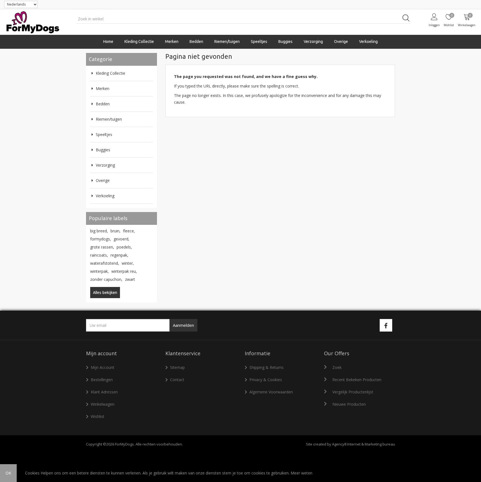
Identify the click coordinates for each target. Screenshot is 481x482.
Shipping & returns (266, 367)
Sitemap (177, 367)
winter (128, 263)
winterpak (99, 271)
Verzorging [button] (313, 41)
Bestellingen (102, 379)
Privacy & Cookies (265, 379)
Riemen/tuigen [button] (227, 41)
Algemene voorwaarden (271, 392)
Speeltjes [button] (259, 41)
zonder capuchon (106, 279)
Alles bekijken (105, 292)
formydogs (100, 239)
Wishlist (97, 416)
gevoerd (121, 239)
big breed (99, 230)
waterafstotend (104, 263)
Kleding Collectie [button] (139, 41)
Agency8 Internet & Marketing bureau (363, 444)
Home (108, 41)
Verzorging (105, 165)
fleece (129, 230)
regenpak (119, 255)
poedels (124, 247)
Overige (103, 180)
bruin (116, 230)
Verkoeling (368, 41)
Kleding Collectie (110, 73)
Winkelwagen (102, 404)
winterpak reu (124, 271)
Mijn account (102, 367)
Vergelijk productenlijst (352, 392)
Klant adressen (104, 392)
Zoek (337, 367)
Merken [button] (171, 41)
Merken (102, 88)
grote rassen (102, 247)
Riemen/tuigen (109, 119)
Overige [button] (341, 41)
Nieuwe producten (349, 404)
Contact (177, 379)
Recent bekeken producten (356, 379)
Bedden (196, 41)
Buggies (285, 41)
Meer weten (301, 473)
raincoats (99, 255)
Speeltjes (104, 134)
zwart (130, 279)
